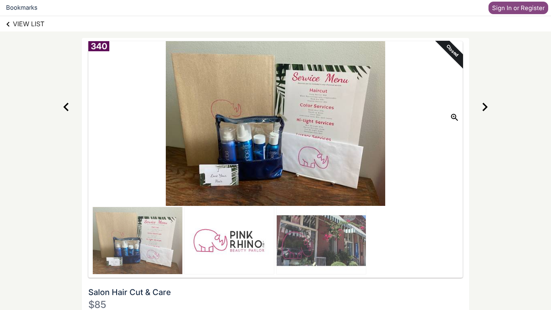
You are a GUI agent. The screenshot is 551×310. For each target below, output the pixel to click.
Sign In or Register (518, 8)
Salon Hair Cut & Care (129, 292)
